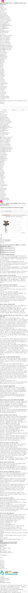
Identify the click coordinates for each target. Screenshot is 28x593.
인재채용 (2, 567)
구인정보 (2, 76)
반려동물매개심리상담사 (6, 45)
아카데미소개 (3, 10)
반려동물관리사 (4, 27)
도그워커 (2, 34)
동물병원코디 (3, 55)
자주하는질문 (3, 86)
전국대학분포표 (4, 52)
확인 (1, 540)
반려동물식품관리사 (5, 31)
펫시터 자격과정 (4, 32)
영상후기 (2, 72)
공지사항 (2, 80)
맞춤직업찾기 (3, 88)
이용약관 (2, 95)
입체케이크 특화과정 (5, 38)
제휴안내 (2, 564)
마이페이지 (4, 109)
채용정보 (2, 565)
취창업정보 (2, 75)
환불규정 (2, 581)
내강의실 (2, 89)
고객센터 (2, 79)
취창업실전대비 (4, 56)
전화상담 (2, 242)
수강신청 (2, 99)
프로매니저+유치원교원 (6, 19)
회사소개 (2, 11)
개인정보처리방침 (4, 96)
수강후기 (2, 69)
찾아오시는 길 (3, 568)
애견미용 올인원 (4, 15)
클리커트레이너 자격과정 (6, 35)
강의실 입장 (3, 92)
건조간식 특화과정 (4, 41)
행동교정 (2, 61)
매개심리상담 (3, 58)
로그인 (1, 5)
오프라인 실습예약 (17, 100)
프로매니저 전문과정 (5, 21)
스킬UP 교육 (3, 53)
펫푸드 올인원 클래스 (5, 37)
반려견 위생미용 (4, 22)
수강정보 (2, 90)
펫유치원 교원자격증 (5, 18)
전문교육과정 (3, 14)
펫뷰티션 (2, 29)
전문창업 (2, 59)
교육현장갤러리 (4, 83)
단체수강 (2, 563)
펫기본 (1, 68)
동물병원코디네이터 (5, 17)
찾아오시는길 (3, 12)
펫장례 (1, 65)
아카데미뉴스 (3, 82)
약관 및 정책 (3, 93)
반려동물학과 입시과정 (5, 48)
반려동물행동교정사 (5, 24)
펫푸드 (1, 66)
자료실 (1, 78)
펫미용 (1, 63)
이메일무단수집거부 (5, 97)
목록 (1, 238)
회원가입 (2, 7)
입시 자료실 (3, 51)
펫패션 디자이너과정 (5, 44)
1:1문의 (2, 85)
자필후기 (2, 73)
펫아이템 (2, 62)
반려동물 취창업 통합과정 (6, 46)
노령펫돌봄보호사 (4, 28)
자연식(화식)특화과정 (5, 42)
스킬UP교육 (10, 100)
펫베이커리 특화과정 (5, 39)
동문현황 (2, 71)
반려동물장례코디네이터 (6, 25)
